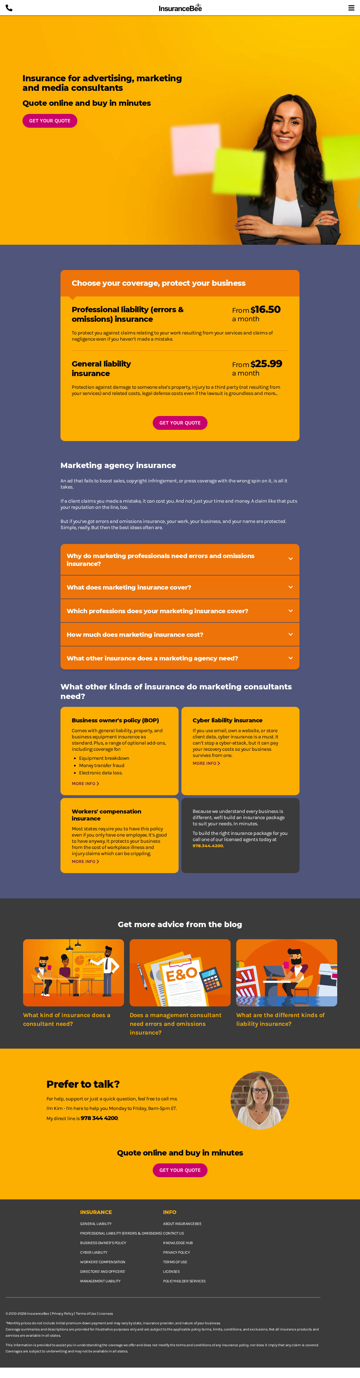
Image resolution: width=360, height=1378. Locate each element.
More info (84, 783)
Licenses (171, 1271)
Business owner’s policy (103, 1242)
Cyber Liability (93, 1252)
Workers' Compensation (102, 1262)
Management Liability (100, 1281)
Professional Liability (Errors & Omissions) (121, 1233)
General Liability (96, 1223)
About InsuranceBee (182, 1223)
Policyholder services (184, 1281)
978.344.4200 (208, 845)
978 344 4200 (99, 1118)
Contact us (173, 1233)
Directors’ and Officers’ (102, 1271)
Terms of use (175, 1262)
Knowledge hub (178, 1242)
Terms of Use (86, 1313)
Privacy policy (176, 1252)
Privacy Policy (62, 1313)
